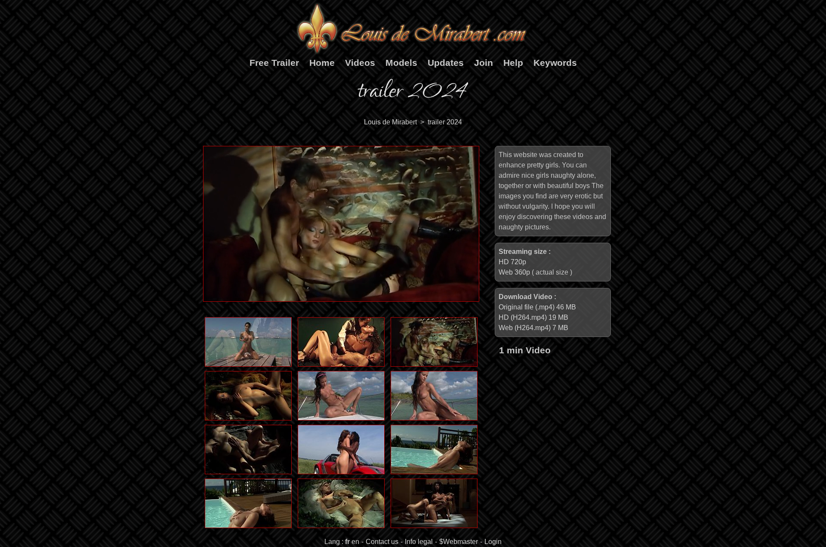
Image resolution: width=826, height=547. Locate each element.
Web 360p (514, 272)
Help (513, 63)
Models (401, 63)
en (355, 541)
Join (483, 63)
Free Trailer (274, 63)
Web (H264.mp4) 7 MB (533, 327)
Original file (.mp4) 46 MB (537, 307)
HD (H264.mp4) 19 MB (533, 317)
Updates (446, 63)
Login (493, 541)
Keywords (555, 63)
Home (322, 63)
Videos (360, 63)
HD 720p (512, 262)
